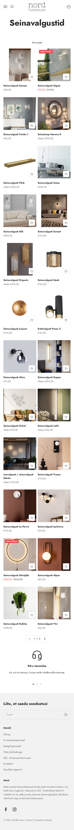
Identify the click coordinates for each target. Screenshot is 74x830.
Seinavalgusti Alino (14, 377)
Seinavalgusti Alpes (49, 575)
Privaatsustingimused (14, 740)
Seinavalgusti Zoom (49, 183)
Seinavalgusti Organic (15, 280)
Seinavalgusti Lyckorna (50, 526)
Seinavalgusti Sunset (49, 231)
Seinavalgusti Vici (48, 623)
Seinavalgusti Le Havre (16, 526)
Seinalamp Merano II (49, 134)
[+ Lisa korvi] (32, 77)
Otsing (6, 734)
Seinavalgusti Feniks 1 (15, 134)
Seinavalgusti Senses (15, 85)
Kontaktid (8, 763)
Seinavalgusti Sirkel (14, 425)
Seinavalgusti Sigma (49, 85)
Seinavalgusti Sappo (49, 377)
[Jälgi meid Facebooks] (5, 809)
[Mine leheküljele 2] (44, 638)
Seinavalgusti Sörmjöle (16, 575)
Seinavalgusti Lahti (48, 425)
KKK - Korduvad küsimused (17, 758)
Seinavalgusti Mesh (48, 280)
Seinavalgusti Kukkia (15, 623)
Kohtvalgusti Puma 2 (49, 328)
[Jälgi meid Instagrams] (14, 809)
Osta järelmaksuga (12, 752)
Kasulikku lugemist (12, 769)
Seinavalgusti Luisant (15, 328)
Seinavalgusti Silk (13, 231)
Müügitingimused (12, 746)
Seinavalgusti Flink (14, 183)
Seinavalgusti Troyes (49, 474)
